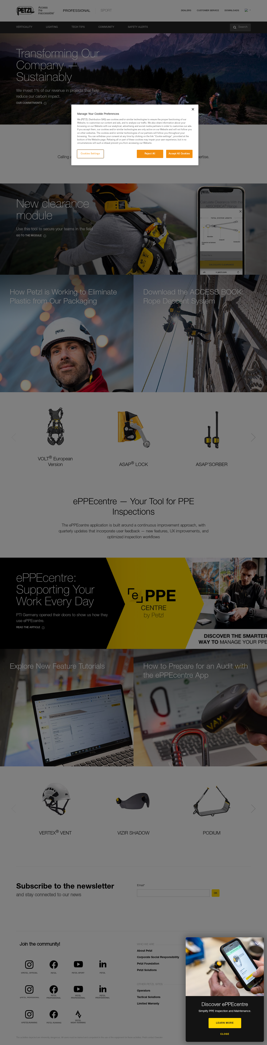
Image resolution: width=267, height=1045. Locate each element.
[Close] (193, 109)
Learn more (225, 1023)
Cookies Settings (90, 154)
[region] (134, 135)
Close (224, 1034)
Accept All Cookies (179, 154)
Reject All (150, 154)
